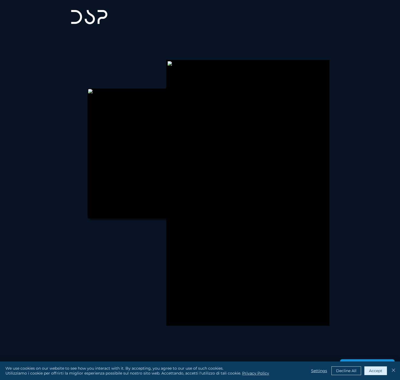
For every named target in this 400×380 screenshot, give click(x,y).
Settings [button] (319, 370)
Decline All (346, 370)
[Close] (393, 371)
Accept (375, 370)
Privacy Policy (255, 373)
